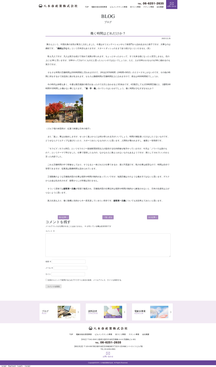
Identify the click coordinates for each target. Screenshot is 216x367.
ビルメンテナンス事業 (118, 7)
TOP (87, 7)
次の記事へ (152, 217)
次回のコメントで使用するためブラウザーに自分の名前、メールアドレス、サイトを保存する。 (85, 280)
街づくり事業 (135, 7)
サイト (48, 274)
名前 (48, 262)
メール (49, 268)
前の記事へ (63, 217)
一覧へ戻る (108, 217)
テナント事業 (148, 7)
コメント (50, 231)
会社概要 (160, 7)
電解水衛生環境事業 (99, 7)
